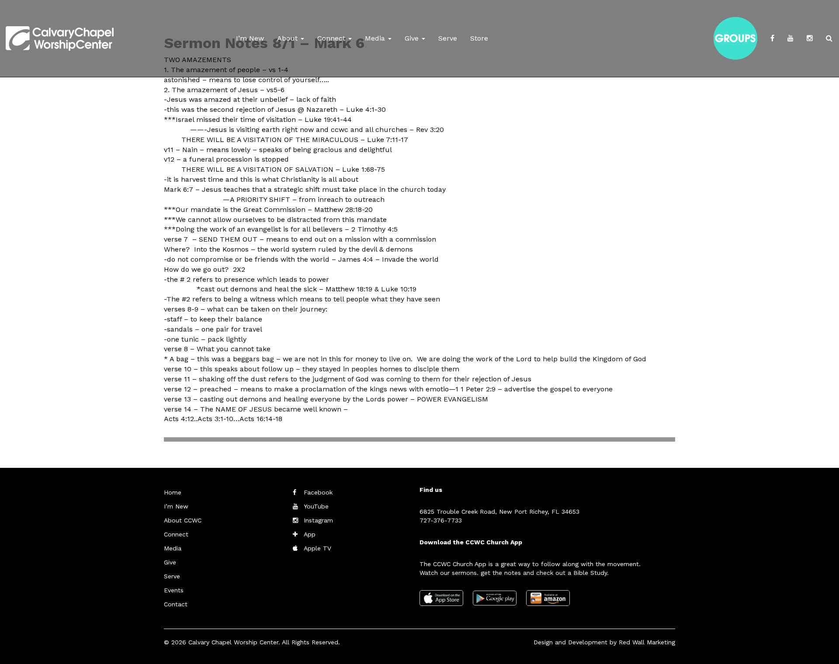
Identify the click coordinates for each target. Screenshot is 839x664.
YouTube (316, 506)
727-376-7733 (441, 520)
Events (174, 590)
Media (376, 38)
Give (413, 38)
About (288, 38)
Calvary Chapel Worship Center (233, 642)
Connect (332, 38)
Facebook (318, 492)
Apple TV (317, 548)
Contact (175, 604)
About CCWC (182, 520)
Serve (447, 38)
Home (172, 492)
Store (479, 38)
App (309, 534)
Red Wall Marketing (647, 642)
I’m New (250, 38)
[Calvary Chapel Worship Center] (59, 28)
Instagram (318, 520)
